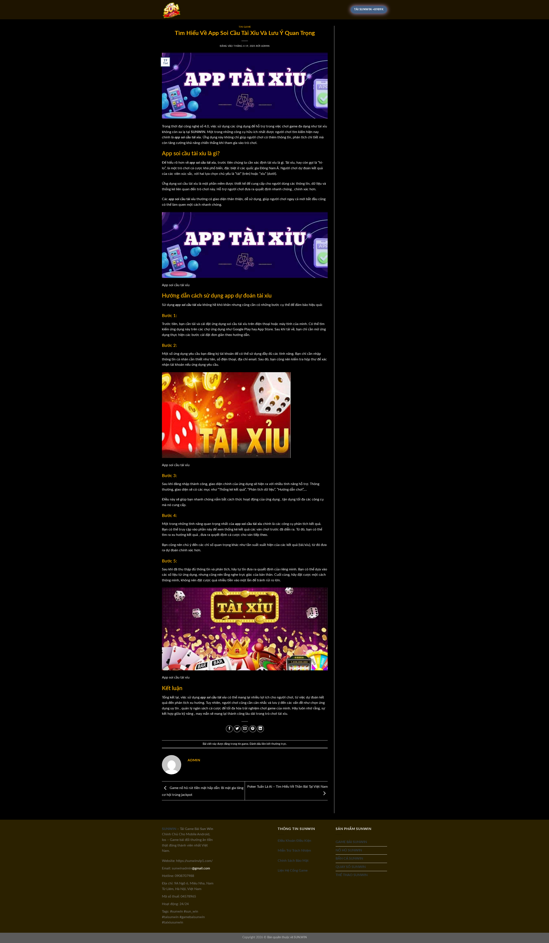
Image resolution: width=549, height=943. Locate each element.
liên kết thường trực (274, 744)
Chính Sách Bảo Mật (293, 860)
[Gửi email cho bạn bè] (245, 728)
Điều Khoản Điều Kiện (294, 840)
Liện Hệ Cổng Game (293, 870)
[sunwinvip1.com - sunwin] (183, 9)
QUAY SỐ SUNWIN (351, 867)
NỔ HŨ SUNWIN (349, 850)
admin (265, 46)
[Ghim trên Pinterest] (252, 728)
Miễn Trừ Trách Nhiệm (294, 850)
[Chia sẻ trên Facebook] (229, 728)
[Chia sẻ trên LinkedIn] (260, 728)
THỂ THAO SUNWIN (352, 875)
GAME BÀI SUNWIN (351, 842)
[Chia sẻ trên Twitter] (237, 728)
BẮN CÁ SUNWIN (349, 858)
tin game (245, 27)
